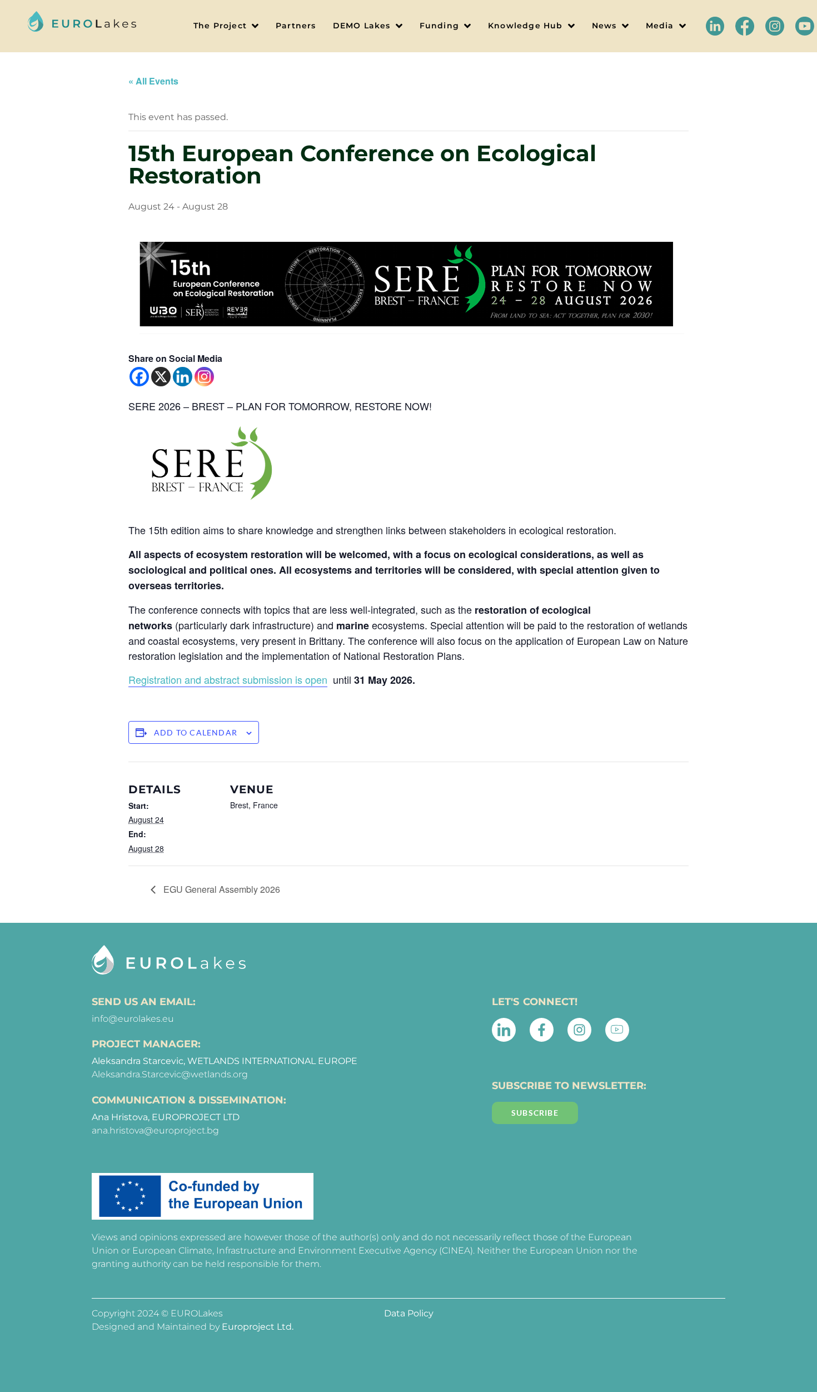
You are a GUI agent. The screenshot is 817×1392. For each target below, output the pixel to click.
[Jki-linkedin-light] (504, 1030)
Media (660, 26)
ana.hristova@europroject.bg (155, 1130)
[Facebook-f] (542, 1030)
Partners (296, 26)
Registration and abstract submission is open (227, 679)
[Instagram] (204, 376)
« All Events (153, 80)
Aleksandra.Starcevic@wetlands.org (170, 1074)
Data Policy (409, 1313)
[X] (161, 376)
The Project (220, 26)
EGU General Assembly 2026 (220, 889)
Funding (439, 26)
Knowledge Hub (525, 26)
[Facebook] (139, 376)
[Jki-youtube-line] (617, 1030)
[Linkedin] (182, 376)
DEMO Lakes (362, 26)
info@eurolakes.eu (133, 1018)
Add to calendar (195, 732)
